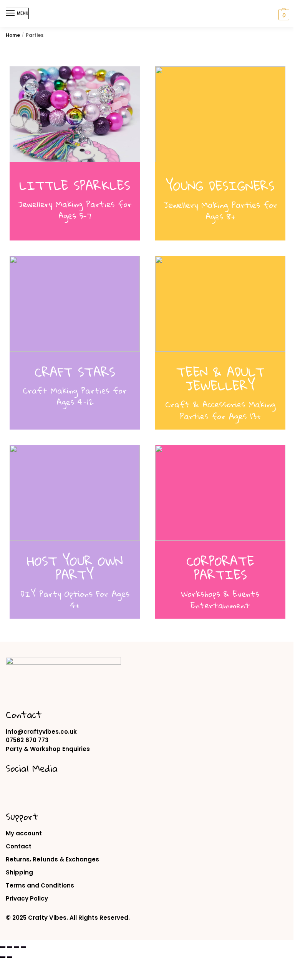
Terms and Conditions (40, 885)
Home (13, 35)
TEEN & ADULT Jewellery (220, 379)
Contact (18, 846)
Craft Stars (75, 372)
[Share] (16, 947)
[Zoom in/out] (2, 947)
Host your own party (75, 568)
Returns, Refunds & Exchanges (52, 859)
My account (24, 833)
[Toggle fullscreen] (9, 947)
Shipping (19, 872)
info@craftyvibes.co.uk (41, 732)
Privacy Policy (27, 898)
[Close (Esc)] (23, 947)
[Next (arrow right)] (9, 957)
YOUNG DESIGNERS (220, 186)
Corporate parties (220, 568)
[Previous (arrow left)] (2, 957)
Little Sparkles (74, 185)
